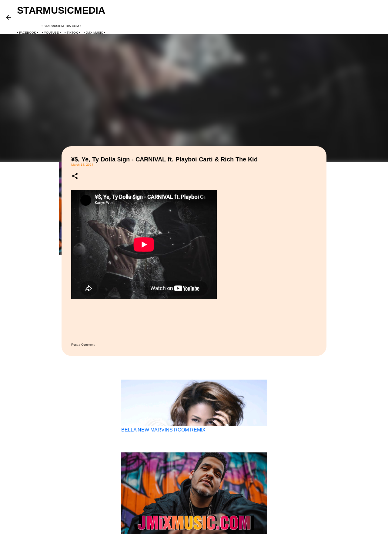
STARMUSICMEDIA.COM (61, 26)
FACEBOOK (27, 32)
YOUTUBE (51, 32)
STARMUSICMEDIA (61, 10)
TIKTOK (72, 32)
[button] (75, 176)
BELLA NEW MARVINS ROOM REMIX (163, 429)
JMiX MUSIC (94, 32)
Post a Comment (83, 344)
